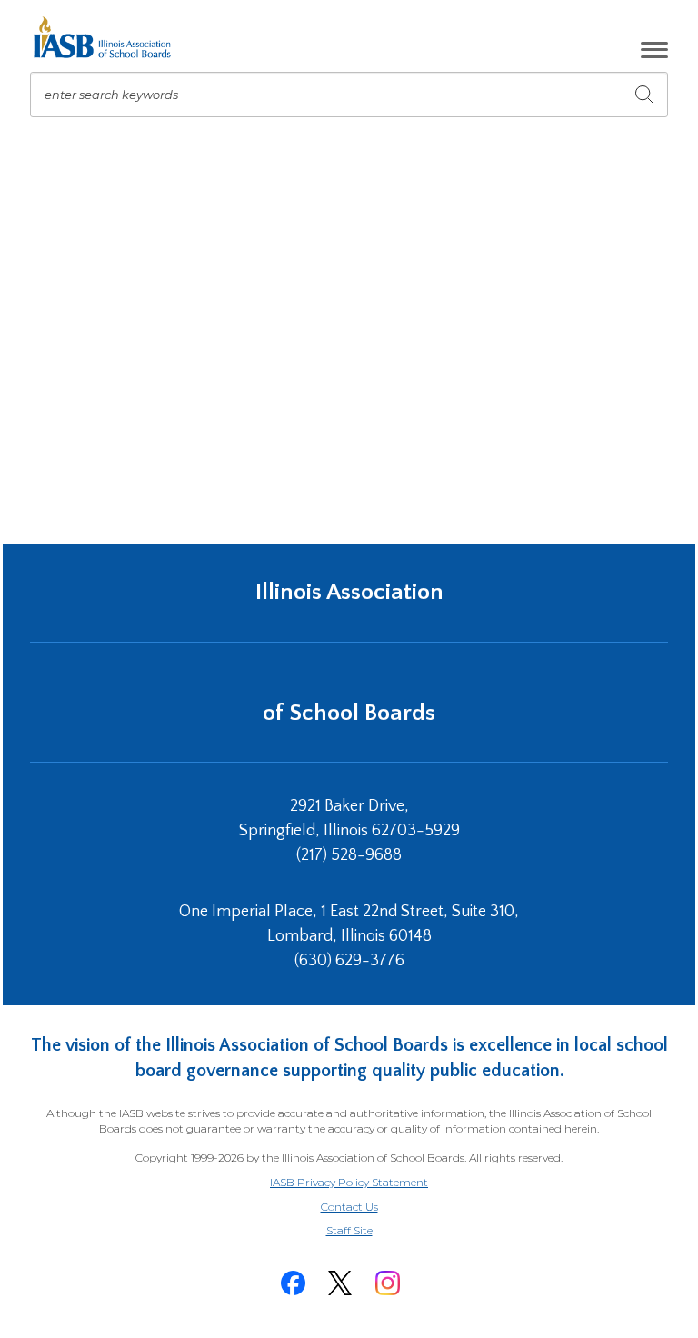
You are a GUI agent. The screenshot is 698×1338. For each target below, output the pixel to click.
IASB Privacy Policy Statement (349, 1182)
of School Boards (349, 713)
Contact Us (349, 1206)
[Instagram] (387, 1283)
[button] (654, 50)
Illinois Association (349, 592)
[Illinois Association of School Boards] (108, 37)
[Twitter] (339, 1283)
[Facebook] (292, 1283)
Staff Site (371, 1231)
